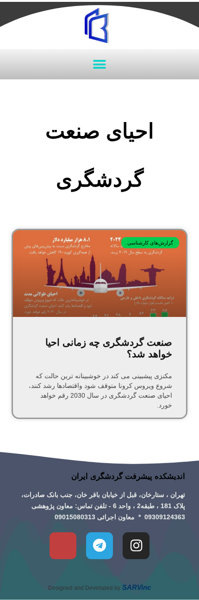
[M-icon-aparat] (63, 545)
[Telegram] (99, 545)
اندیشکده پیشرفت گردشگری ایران (128, 476)
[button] (99, 64)
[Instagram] (136, 545)
